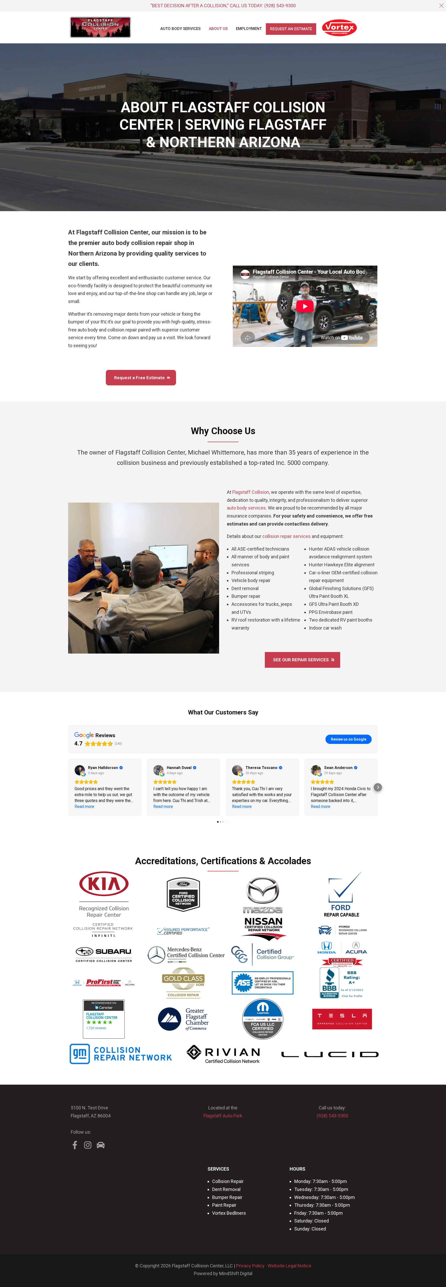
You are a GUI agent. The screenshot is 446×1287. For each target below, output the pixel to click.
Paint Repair (224, 1205)
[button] (68, 787)
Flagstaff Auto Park (222, 1115)
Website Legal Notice (289, 1265)
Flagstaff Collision (250, 492)
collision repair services (286, 536)
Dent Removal (226, 1189)
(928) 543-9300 (280, 5)
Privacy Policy (250, 1265)
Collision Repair (228, 1181)
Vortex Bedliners (229, 1213)
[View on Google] (80, 770)
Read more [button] (84, 806)
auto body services (246, 508)
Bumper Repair (227, 1197)
